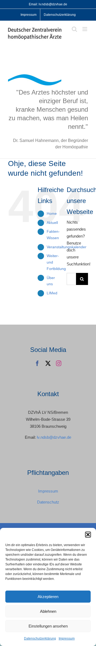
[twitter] (48, 363)
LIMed (52, 293)
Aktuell (52, 222)
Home (52, 213)
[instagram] (58, 363)
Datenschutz (48, 502)
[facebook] (37, 363)
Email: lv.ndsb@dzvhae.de (48, 4)
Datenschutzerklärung (40, 638)
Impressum (67, 638)
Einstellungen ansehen (48, 626)
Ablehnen (48, 611)
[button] (88, 534)
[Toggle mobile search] (74, 29)
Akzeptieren (48, 596)
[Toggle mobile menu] (85, 29)
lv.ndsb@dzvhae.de (54, 437)
